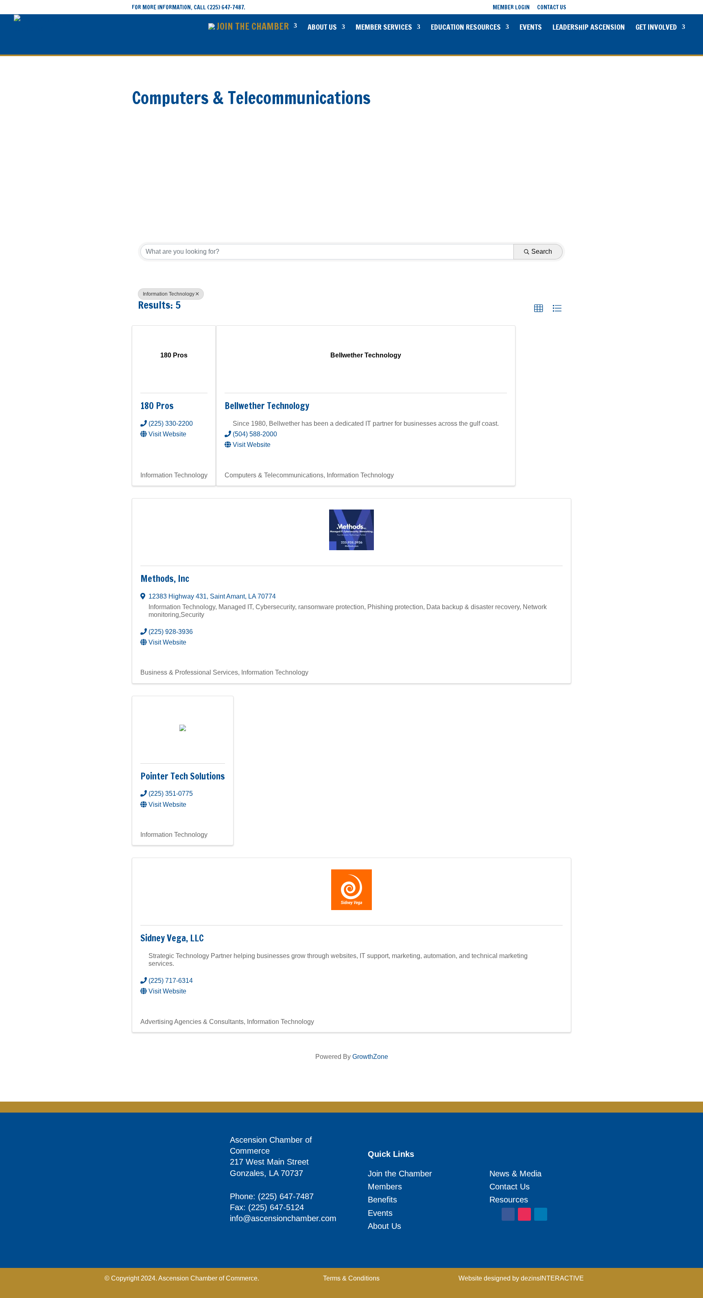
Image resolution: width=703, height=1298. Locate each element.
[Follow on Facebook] (508, 1214)
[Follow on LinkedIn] (540, 1214)
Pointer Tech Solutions (182, 776)
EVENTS (531, 28)
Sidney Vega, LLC (172, 938)
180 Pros (157, 405)
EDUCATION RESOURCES (466, 28)
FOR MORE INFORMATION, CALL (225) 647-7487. (188, 7)
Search (541, 251)
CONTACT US (551, 7)
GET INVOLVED (656, 28)
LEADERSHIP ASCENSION (588, 28)
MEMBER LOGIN (511, 7)
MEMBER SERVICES (384, 28)
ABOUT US (322, 28)
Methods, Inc (164, 578)
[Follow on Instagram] (524, 1214)
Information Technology (168, 294)
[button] (539, 309)
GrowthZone (370, 1056)
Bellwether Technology (267, 405)
